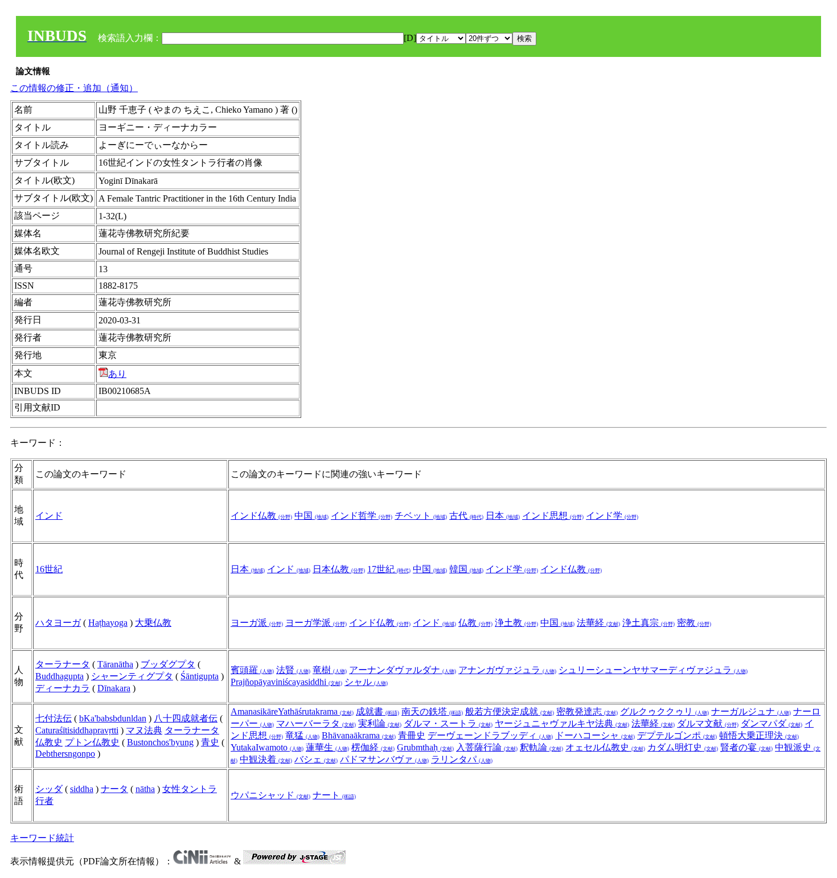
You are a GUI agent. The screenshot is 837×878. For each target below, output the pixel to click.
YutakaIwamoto (267, 747)
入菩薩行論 (487, 747)
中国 (311, 515)
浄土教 (516, 622)
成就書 (377, 711)
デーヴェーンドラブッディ (490, 735)
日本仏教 (339, 569)
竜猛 (302, 735)
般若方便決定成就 (509, 711)
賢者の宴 (746, 747)
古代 (466, 515)
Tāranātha (115, 664)
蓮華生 (327, 747)
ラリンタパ (462, 759)
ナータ (114, 789)
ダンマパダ (771, 723)
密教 (694, 622)
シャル (366, 682)
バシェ (316, 759)
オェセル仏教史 (605, 747)
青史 (210, 742)
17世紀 (389, 569)
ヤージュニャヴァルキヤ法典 (562, 723)
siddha (81, 789)
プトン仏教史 (92, 742)
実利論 (379, 723)
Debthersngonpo (65, 753)
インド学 (612, 515)
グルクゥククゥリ (664, 711)
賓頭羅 (252, 670)
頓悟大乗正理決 (759, 735)
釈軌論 (541, 747)
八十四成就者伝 (186, 718)
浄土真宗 (648, 622)
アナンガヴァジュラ (507, 670)
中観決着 (266, 759)
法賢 (293, 670)
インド (49, 515)
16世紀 (49, 569)
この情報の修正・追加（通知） (74, 88)
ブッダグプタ (168, 664)
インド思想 (553, 515)
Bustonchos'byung (160, 742)
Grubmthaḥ (425, 747)
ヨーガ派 (257, 622)
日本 (503, 515)
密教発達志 (587, 711)
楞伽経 (373, 747)
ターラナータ (62, 664)
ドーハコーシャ (595, 735)
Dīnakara (113, 688)
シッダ (49, 789)
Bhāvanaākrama (359, 735)
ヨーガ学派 (316, 622)
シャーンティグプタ (132, 676)
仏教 (475, 622)
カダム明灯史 (682, 747)
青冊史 (411, 735)
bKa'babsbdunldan (112, 718)
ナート (334, 795)
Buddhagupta (59, 676)
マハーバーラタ (316, 723)
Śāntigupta (199, 676)
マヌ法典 (144, 730)
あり (117, 374)
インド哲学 (361, 515)
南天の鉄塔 (432, 711)
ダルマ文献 (707, 723)
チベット (421, 515)
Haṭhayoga (108, 622)
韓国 (466, 569)
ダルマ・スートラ (448, 723)
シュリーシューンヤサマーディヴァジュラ (653, 670)
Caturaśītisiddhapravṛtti (76, 730)
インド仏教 (261, 515)
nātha (145, 789)
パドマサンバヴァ (384, 759)
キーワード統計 (42, 838)
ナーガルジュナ (751, 711)
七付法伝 (53, 718)
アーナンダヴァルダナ (402, 670)
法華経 (598, 622)
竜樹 (330, 670)
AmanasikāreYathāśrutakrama (292, 711)
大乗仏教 (153, 622)
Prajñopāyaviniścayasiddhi (286, 682)
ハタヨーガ (58, 622)
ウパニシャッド (270, 795)
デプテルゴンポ (677, 735)
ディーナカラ (62, 688)
